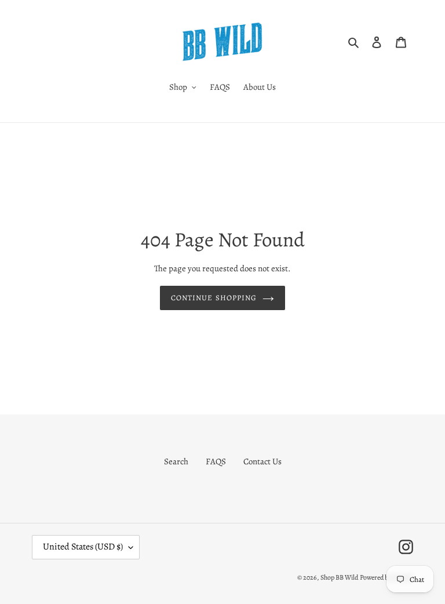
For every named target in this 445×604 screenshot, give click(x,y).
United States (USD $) (83, 546)
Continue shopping (214, 298)
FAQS (216, 461)
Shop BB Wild (339, 577)
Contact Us (262, 461)
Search (176, 461)
